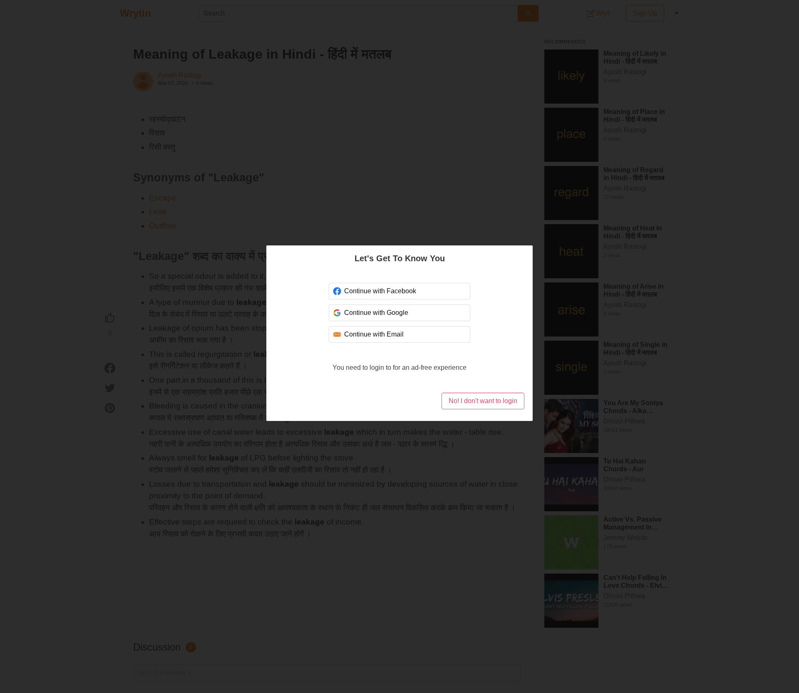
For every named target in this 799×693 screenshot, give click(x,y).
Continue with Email (374, 334)
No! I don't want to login (483, 400)
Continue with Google (376, 312)
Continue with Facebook (380, 291)
